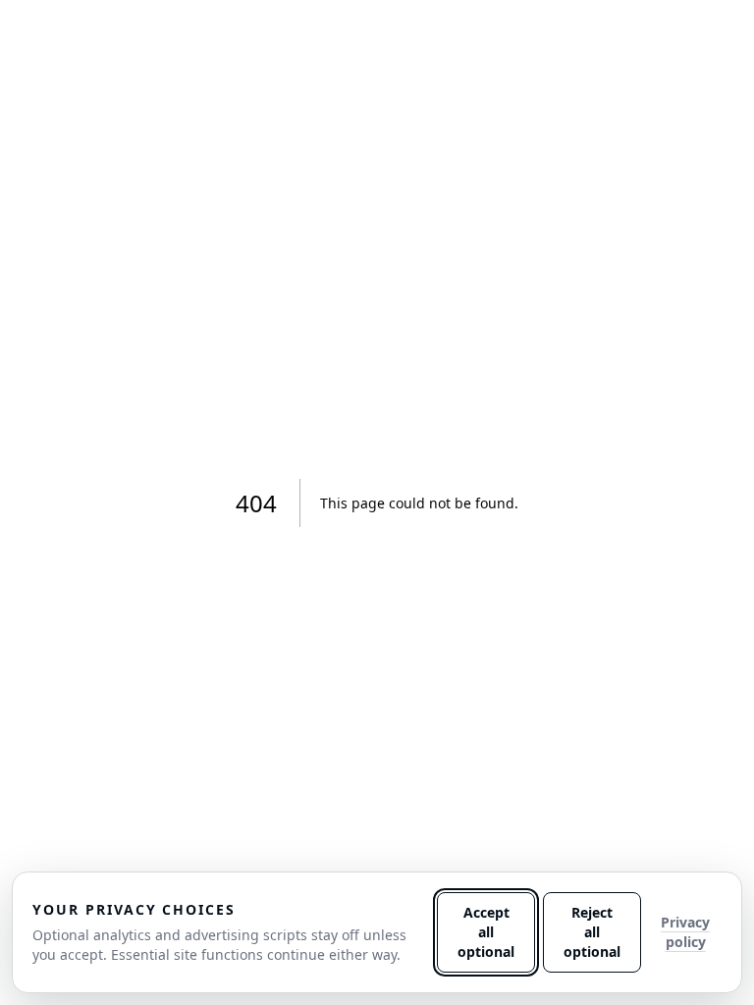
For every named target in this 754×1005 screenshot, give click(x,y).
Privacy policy (685, 932)
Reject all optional (592, 932)
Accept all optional (486, 932)
